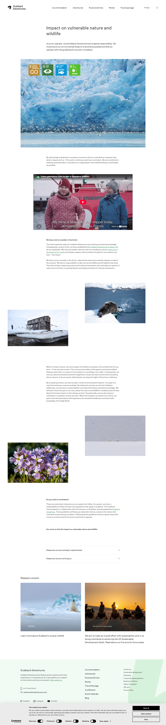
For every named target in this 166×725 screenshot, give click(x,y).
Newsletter (127, 675)
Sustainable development (133, 672)
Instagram (40, 701)
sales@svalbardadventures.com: (35, 692)
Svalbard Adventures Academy (102, 247)
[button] (83, 550)
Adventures (90, 674)
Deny (146, 719)
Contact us (127, 669)
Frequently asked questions (133, 678)
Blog (87, 698)
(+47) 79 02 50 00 (29, 688)
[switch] (59, 721)
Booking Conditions (131, 681)
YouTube (54, 701)
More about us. (56, 680)
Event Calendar (92, 694)
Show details (104, 721)
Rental (88, 682)
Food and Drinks (92, 678)
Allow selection (146, 714)
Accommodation (92, 670)
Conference (90, 690)
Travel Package (92, 686)
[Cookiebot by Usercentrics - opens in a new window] (16, 721)
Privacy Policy (129, 690)
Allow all (146, 708)
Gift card (127, 687)
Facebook (26, 701)
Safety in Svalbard (130, 684)
